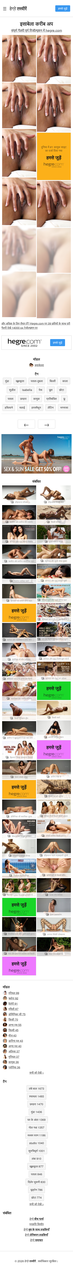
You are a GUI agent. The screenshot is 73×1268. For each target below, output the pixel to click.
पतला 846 (36, 1174)
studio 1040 (36, 1143)
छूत (50, 390)
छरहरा (23, 399)
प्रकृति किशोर (36, 1224)
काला (65, 381)
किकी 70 (13, 1019)
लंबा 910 (36, 1159)
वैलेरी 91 (13, 1003)
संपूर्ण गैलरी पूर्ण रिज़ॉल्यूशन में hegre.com (36, 30)
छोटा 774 (36, 1197)
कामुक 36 (14, 1062)
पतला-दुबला (37, 381)
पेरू (40, 390)
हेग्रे (18, 8)
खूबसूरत (20, 381)
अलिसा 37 (14, 1051)
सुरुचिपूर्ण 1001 (36, 1151)
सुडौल (12, 390)
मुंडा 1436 (36, 1112)
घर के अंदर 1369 (36, 1120)
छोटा (61, 390)
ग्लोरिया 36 (14, 1067)
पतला (10, 399)
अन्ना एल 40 (15, 1046)
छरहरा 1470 (36, 1104)
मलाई (22, 407)
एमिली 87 (13, 1009)
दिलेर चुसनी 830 (36, 1182)
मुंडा (7, 381)
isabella (27, 390)
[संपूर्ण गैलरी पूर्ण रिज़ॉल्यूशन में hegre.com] (19, 248)
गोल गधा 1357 (36, 1127)
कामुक (36, 399)
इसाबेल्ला (39, 365)
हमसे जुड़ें (62, 8)
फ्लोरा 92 (13, 998)
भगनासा (64, 407)
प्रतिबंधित (51, 399)
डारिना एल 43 (16, 1041)
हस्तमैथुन (36, 407)
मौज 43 (12, 1035)
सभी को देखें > (36, 1072)
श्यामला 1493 (36, 1096)
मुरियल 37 (14, 1057)
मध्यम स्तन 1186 (37, 1135)
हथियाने (9, 407)
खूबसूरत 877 (36, 1166)
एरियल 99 (14, 993)
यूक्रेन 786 (36, 1190)
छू (64, 399)
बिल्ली (53, 381)
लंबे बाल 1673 (36, 1088)
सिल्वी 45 (13, 1030)
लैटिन (51, 407)
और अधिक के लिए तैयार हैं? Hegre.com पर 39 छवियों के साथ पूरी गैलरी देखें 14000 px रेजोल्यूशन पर (35, 325)
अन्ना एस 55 (15, 1025)
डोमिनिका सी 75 (17, 1014)
